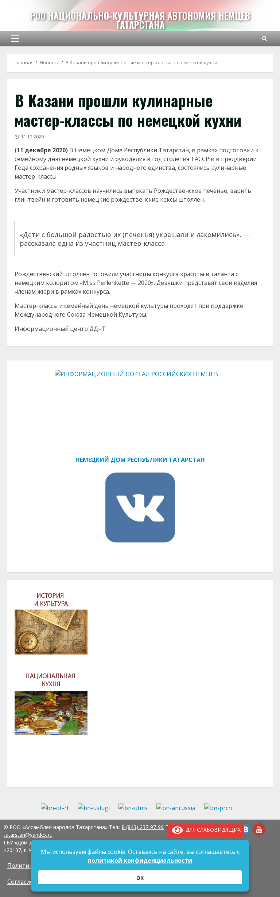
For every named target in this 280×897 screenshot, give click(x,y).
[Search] (264, 39)
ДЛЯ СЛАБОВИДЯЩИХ (212, 829)
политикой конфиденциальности (140, 860)
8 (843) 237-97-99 (143, 827)
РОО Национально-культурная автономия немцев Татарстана (140, 20)
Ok (140, 877)
